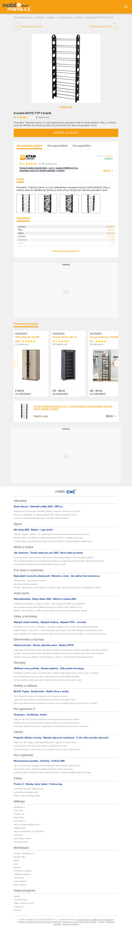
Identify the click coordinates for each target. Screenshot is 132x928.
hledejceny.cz (19, 807)
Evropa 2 (17, 910)
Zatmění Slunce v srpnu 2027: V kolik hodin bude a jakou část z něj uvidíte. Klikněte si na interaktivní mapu (58, 630)
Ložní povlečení (20, 881)
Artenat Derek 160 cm (64, 337)
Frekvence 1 (19, 907)
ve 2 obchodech (23, 393)
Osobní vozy (19, 814)
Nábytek (40, 17)
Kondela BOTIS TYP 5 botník (32, 113)
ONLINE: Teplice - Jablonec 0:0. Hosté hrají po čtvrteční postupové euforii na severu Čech (51, 534)
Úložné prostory (65, 17)
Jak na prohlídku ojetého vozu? (27, 825)
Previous (15, 363)
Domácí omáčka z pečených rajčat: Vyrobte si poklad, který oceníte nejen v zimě (47, 680)
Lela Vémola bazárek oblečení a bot (28, 789)
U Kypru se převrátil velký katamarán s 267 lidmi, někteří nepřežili (41, 518)
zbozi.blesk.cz (20, 821)
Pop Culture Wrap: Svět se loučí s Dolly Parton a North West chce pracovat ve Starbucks (51, 726)
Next (117, 363)
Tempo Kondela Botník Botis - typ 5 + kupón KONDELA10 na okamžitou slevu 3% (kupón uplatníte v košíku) (48, 169)
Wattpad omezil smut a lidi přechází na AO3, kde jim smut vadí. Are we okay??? (47, 723)
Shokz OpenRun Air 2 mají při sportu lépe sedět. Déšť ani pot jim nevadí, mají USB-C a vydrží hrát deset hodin (60, 634)
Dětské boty (19, 878)
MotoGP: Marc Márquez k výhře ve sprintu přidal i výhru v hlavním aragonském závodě (50, 611)
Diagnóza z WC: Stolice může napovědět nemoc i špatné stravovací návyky (45, 742)
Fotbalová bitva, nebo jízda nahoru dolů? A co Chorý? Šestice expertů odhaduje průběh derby (52, 541)
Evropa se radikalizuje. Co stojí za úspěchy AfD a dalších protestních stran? (45, 515)
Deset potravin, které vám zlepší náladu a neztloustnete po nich (40, 746)
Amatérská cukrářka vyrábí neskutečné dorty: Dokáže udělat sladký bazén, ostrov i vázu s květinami (56, 673)
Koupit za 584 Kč (66, 132)
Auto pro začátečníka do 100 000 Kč (29, 831)
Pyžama (17, 867)
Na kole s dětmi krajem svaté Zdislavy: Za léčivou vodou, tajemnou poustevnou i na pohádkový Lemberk (57, 588)
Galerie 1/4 (66, 107)
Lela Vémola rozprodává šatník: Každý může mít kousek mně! (40, 564)
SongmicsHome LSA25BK (105, 337)
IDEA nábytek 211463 (27, 337)
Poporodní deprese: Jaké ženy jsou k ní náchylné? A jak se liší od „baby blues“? (47, 749)
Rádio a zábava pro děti (24, 903)
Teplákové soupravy (22, 874)
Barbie (16, 860)
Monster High (19, 857)
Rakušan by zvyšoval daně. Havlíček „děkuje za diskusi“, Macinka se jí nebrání (47, 511)
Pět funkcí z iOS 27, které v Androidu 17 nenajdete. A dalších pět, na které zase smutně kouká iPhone (56, 627)
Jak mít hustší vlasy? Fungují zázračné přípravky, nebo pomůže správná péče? (47, 766)
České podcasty (21, 900)
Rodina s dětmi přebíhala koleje (27, 796)
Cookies (100, 922)
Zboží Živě (18, 810)
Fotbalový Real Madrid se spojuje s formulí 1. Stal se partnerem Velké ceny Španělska (49, 604)
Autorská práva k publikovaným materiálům (95, 920)
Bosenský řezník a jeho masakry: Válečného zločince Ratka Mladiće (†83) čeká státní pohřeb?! (54, 557)
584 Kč (106, 170)
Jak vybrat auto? (21, 842)
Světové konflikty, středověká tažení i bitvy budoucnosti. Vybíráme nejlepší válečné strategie (52, 772)
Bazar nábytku (20, 885)
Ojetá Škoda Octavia (22, 838)
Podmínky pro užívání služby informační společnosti (39, 922)
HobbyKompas (20, 828)
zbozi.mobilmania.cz (23, 17)
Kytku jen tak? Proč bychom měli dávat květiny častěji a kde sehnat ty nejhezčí (47, 719)
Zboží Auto (18, 835)
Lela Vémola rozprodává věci (26, 792)
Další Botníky (21, 333)
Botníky (79, 17)
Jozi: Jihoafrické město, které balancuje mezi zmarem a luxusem (41, 696)
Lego (16, 864)
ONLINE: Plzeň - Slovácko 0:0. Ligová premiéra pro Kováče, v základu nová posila (48, 538)
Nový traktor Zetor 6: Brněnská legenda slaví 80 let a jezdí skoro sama (43, 769)
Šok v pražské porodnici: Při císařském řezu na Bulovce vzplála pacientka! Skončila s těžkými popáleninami (59, 561)
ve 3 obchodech (98, 393)
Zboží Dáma (19, 817)
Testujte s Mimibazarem (24, 853)
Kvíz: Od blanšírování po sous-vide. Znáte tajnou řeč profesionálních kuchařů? (47, 677)
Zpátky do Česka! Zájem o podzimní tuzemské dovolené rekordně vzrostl (44, 700)
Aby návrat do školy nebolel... (26, 584)
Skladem (108, 158)
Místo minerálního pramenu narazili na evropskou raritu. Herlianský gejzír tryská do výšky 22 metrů (55, 703)
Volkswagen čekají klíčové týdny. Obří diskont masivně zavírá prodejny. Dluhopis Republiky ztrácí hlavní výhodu (61, 650)
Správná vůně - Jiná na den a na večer (30, 580)
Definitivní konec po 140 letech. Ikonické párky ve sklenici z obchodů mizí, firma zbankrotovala (53, 657)
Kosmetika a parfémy (22, 871)
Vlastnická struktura (70, 924)
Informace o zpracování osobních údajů (79, 922)
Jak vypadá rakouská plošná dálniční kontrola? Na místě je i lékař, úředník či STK (48, 607)
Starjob (17, 896)
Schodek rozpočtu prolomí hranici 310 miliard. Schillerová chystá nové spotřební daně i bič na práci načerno (59, 653)
